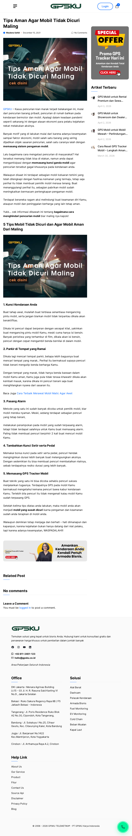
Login (105, 6)
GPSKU (7, 109)
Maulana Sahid (13, 32)
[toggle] (15, 6)
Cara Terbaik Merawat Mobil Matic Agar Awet (44, 393)
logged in (25, 607)
